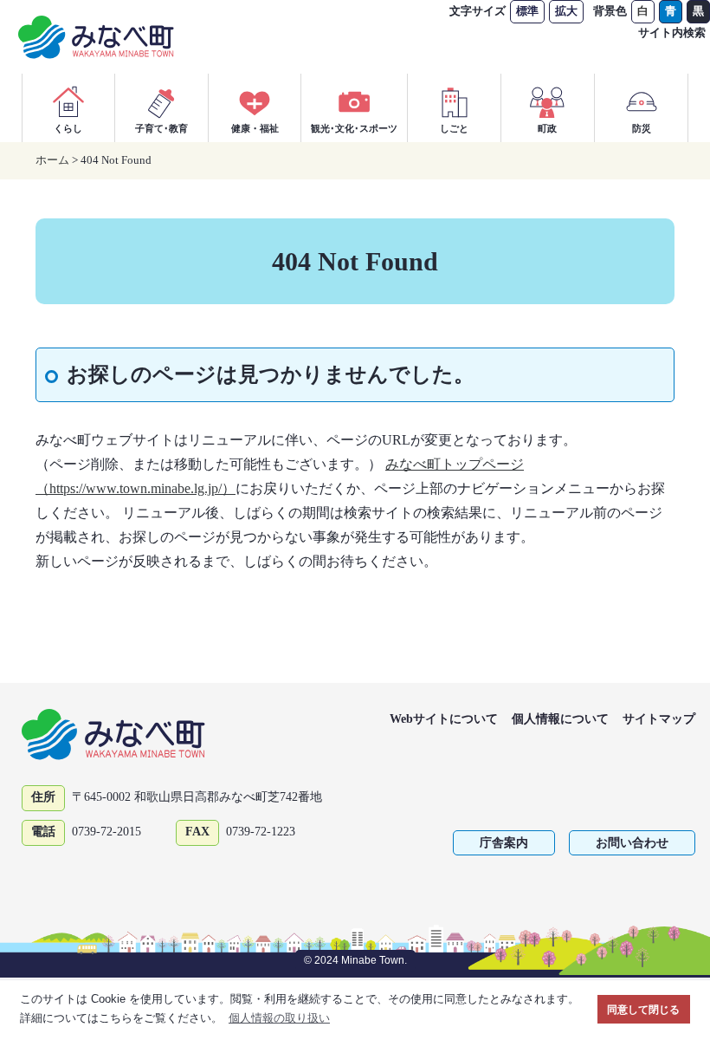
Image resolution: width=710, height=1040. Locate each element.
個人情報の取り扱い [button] (279, 1017)
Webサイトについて (444, 718)
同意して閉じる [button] (643, 1009)
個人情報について (560, 718)
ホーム (52, 159)
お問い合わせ (632, 842)
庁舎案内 (504, 842)
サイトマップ (659, 718)
